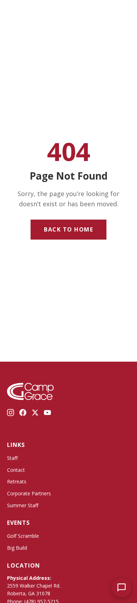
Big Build (17, 547)
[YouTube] (47, 414)
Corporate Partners (29, 493)
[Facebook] (22, 414)
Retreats (16, 481)
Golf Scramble (23, 535)
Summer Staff (22, 505)
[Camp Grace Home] (56, 11)
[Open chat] (121, 587)
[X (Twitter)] (35, 414)
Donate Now (99, 11)
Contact (16, 470)
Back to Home (68, 229)
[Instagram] (10, 414)
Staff (12, 458)
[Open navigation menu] (18, 11)
